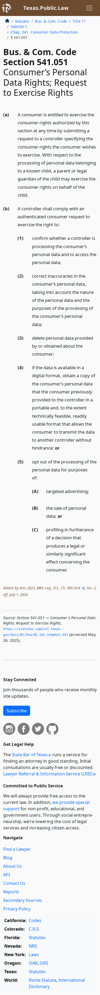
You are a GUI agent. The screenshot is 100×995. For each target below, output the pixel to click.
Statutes (22, 21)
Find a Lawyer (17, 849)
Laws (34, 954)
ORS (44, 963)
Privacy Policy (16, 909)
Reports (11, 892)
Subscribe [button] (17, 711)
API (6, 875)
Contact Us (14, 883)
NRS (33, 946)
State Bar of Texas (30, 755)
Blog (7, 858)
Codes (35, 920)
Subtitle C (19, 26)
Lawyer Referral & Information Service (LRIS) (48, 774)
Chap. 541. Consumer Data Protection (44, 32)
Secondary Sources (22, 900)
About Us (12, 866)
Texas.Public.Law (46, 7)
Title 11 (79, 21)
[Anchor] (31, 194)
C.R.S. (34, 929)
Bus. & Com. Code (51, 21)
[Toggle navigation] (89, 8)
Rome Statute (42, 980)
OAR (33, 963)
